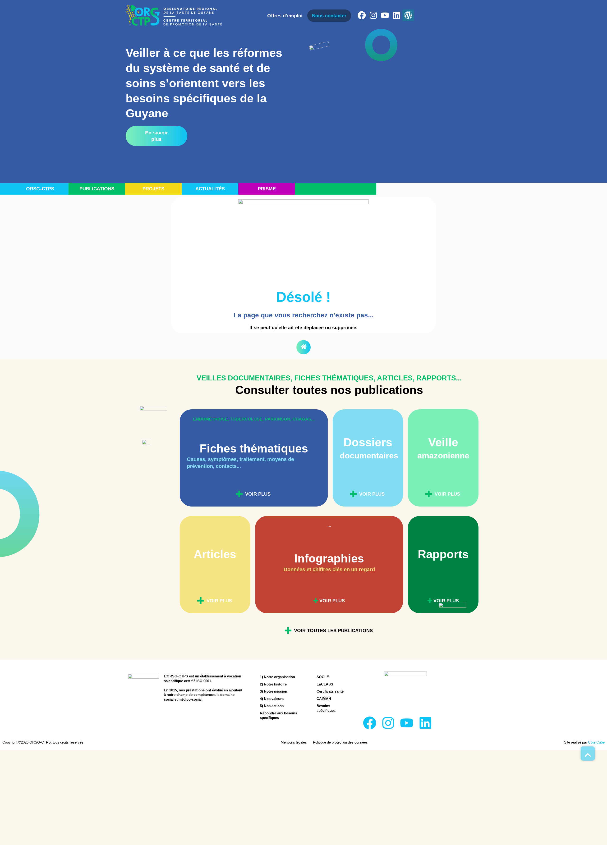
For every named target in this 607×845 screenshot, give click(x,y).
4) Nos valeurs (272, 699)
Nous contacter (329, 15)
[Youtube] (385, 15)
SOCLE (323, 677)
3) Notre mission (273, 691)
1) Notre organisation (277, 677)
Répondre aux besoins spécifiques (278, 715)
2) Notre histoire (273, 684)
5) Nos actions (272, 706)
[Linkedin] (396, 15)
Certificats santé (330, 691)
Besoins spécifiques (326, 708)
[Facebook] (362, 15)
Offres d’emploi (285, 15)
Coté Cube (596, 742)
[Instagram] (373, 15)
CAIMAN (324, 699)
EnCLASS (325, 684)
